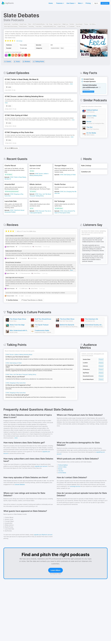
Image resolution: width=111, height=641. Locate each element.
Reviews (27, 61)
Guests (8, 61)
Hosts (18, 61)
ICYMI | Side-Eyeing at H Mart (14, 363)
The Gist (89, 127)
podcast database (20, 484)
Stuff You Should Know (43, 319)
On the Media (91, 133)
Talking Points (39, 61)
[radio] (6, 40)
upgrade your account (41, 466)
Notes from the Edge (17, 325)
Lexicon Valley (91, 116)
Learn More (55, 570)
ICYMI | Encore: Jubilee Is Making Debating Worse (19, 354)
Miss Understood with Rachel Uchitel (19, 330)
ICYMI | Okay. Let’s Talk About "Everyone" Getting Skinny (21, 374)
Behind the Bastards (67, 325)
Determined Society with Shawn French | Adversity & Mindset (94, 325)
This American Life (91, 319)
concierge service (75, 486)
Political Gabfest (92, 110)
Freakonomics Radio (42, 330)
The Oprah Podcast (42, 325)
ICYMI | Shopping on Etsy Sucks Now (16, 383)
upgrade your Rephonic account (43, 534)
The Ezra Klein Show (67, 319)
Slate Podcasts (13, 20)
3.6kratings (19, 41)
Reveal (88, 121)
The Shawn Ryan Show (18, 319)
